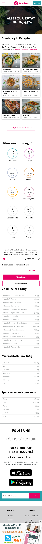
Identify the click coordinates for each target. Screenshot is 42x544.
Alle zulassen (21, 277)
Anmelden (34, 496)
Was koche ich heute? (31, 516)
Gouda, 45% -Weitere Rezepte (21, 128)
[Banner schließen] (39, 259)
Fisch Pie (26, 116)
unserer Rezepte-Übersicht (25, 50)
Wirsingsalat (7, 69)
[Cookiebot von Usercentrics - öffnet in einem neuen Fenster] (25, 259)
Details (32, 271)
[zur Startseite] (21, 3)
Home (10, 516)
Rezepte (10, 520)
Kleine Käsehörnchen (30, 91)
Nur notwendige (21, 283)
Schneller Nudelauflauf (31, 69)
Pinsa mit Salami (9, 116)
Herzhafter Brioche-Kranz (10, 93)
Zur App (37, 3)
